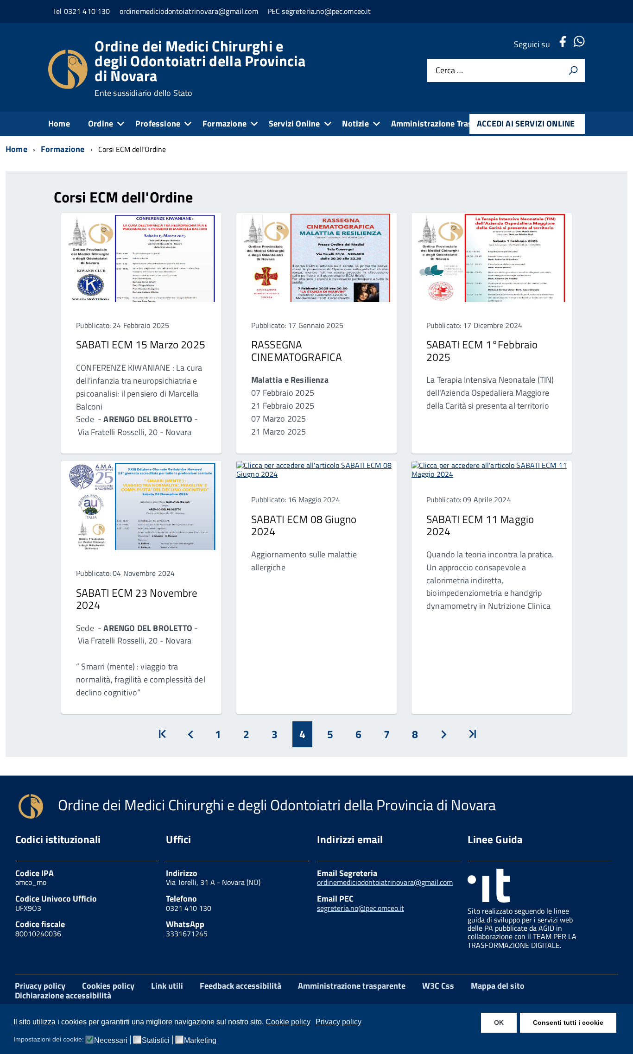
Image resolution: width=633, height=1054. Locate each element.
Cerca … (449, 71)
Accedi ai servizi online (526, 123)
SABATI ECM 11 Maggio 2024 (480, 525)
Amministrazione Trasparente (446, 123)
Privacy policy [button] (338, 1022)
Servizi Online (294, 123)
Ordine (100, 123)
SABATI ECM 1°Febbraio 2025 (482, 350)
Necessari (110, 1040)
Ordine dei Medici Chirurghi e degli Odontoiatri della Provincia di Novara (200, 68)
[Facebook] (562, 44)
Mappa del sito (498, 985)
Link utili (167, 985)
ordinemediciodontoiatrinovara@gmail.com (385, 882)
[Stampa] (573, 70)
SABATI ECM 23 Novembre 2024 (137, 599)
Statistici (156, 1040)
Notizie (355, 123)
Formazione (225, 123)
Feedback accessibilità (240, 985)
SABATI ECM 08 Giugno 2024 (303, 525)
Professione (157, 123)
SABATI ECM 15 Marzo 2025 (140, 344)
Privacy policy (40, 985)
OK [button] (499, 1022)
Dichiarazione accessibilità (63, 995)
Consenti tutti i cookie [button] (568, 1022)
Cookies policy (108, 985)
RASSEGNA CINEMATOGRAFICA (296, 350)
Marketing (200, 1040)
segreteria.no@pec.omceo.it (360, 908)
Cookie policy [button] (288, 1022)
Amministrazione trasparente (351, 985)
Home (59, 123)
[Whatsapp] (579, 44)
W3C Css (438, 985)
